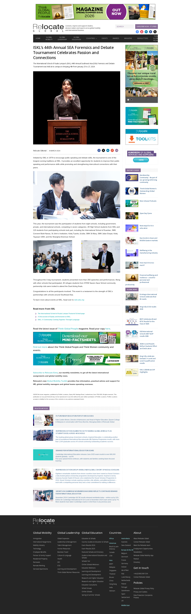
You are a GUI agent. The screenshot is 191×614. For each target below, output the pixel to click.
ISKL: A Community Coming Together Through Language (59, 320)
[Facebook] (150, 31)
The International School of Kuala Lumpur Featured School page (61, 313)
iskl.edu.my (79, 300)
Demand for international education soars (75, 450)
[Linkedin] (146, 31)
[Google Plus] (137, 31)
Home (38, 38)
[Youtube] (141, 31)
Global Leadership (62, 38)
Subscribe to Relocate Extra (45, 373)
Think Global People (156, 38)
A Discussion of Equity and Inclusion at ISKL (54, 317)
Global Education (76, 38)
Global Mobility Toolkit (57, 381)
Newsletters (142, 38)
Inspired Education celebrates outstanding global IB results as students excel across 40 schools (84, 432)
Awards (116, 38)
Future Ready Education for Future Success (75, 416)
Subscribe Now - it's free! (147, 26)
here (107, 328)
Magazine (128, 38)
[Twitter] (155, 31)
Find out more (40, 347)
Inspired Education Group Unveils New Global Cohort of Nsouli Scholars (87, 470)
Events (104, 38)
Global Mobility (49, 38)
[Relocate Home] (48, 28)
